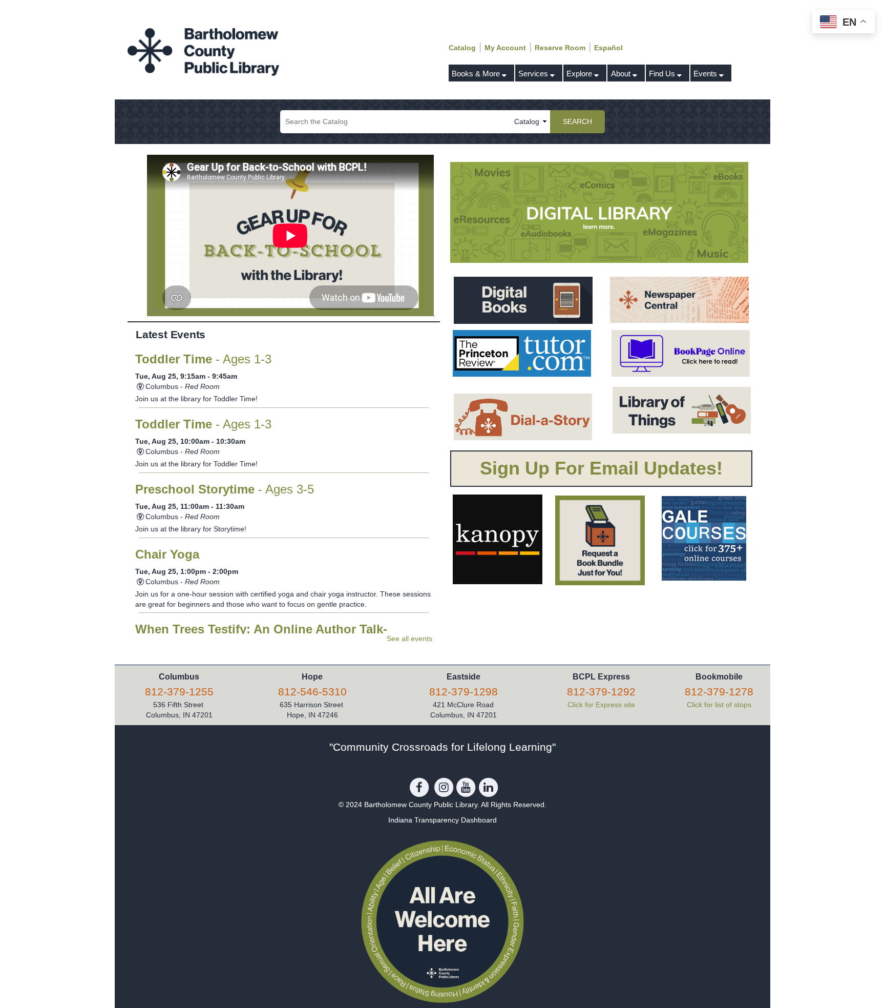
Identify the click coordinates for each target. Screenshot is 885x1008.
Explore (580, 73)
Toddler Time (203, 359)
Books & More (477, 73)
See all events (409, 638)
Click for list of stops (719, 705)
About (622, 73)
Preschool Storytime (224, 489)
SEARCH (577, 121)
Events (706, 73)
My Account (505, 48)
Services (534, 73)
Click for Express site (601, 705)
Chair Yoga (167, 554)
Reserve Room (560, 48)
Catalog (462, 48)
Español (608, 48)
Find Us (663, 73)
